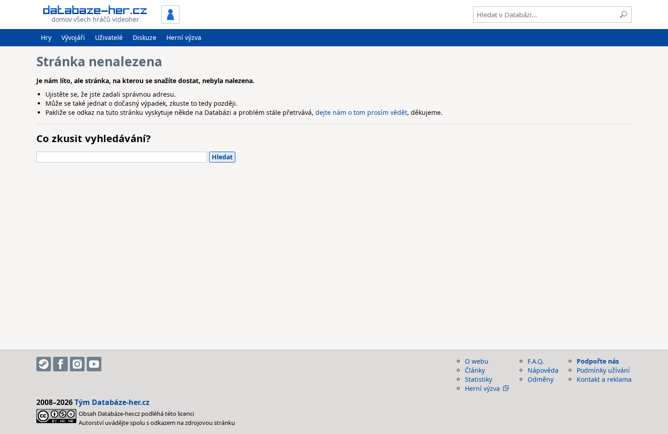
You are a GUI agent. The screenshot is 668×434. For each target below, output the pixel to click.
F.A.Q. (536, 361)
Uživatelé (109, 37)
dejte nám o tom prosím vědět (361, 112)
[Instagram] (77, 364)
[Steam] (43, 364)
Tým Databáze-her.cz (112, 402)
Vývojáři (73, 37)
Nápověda (543, 370)
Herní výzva (183, 37)
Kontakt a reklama (604, 379)
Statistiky (478, 379)
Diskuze (144, 37)
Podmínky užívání (603, 370)
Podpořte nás (598, 361)
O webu (477, 361)
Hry (46, 37)
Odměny (540, 379)
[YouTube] (94, 364)
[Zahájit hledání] (623, 14)
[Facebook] (60, 364)
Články (475, 370)
